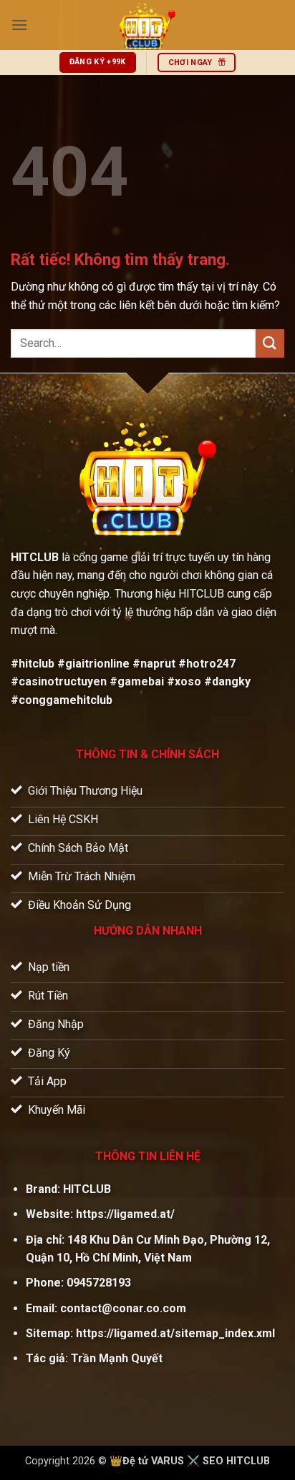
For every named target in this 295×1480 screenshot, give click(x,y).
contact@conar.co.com (123, 1308)
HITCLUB (87, 1189)
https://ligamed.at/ (125, 1214)
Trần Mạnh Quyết (117, 1358)
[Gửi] (270, 343)
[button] (19, 24)
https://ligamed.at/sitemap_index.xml (175, 1333)
